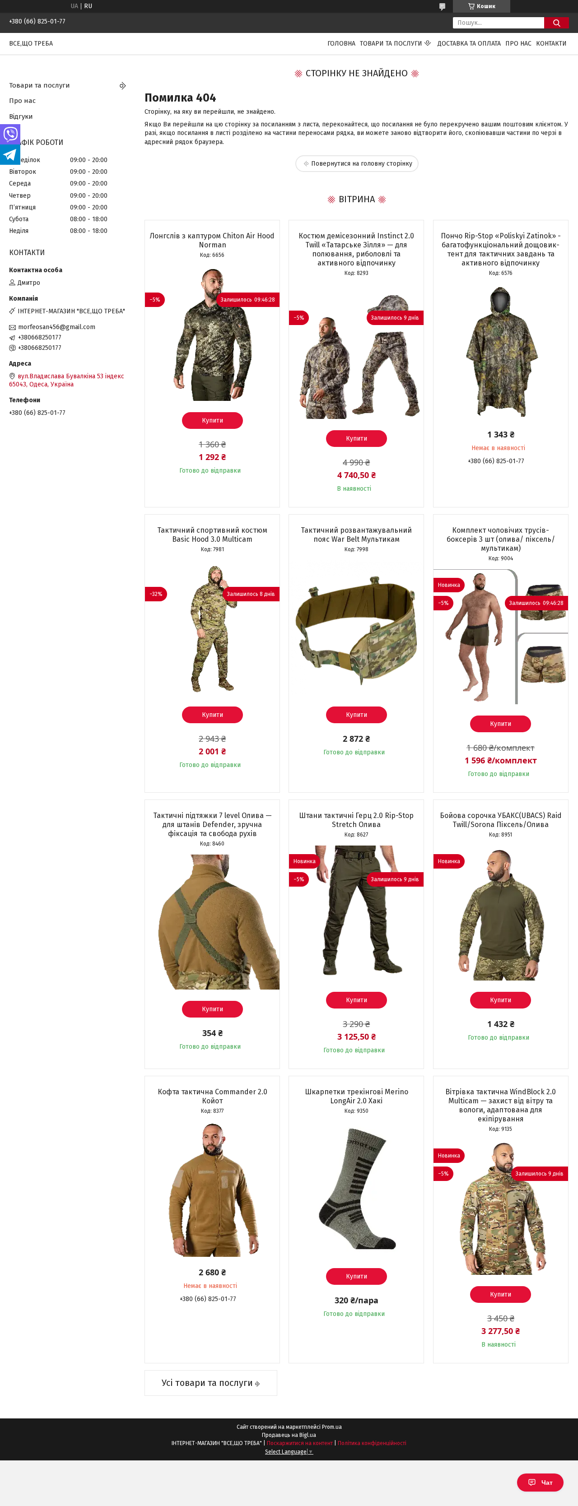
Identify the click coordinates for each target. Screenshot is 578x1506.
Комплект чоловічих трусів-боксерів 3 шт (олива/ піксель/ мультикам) (501, 539)
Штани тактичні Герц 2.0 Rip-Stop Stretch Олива (356, 820)
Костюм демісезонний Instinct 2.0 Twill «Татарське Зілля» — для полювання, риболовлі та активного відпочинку (356, 249)
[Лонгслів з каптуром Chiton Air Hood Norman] (212, 333)
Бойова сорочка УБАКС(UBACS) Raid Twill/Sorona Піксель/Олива (501, 820)
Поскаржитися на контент (300, 1443)
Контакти (551, 43)
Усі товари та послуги (207, 1382)
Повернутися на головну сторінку (361, 163)
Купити (212, 420)
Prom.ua (332, 1427)
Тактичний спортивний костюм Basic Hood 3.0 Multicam (212, 535)
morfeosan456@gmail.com (56, 327)
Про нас (518, 43)
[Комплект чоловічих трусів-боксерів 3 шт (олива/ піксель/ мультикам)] (501, 636)
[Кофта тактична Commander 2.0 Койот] (212, 1189)
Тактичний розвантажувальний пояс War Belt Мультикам (356, 535)
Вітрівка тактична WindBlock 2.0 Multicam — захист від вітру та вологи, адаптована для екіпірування (500, 1105)
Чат (547, 1482)
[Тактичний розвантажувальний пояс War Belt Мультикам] (356, 627)
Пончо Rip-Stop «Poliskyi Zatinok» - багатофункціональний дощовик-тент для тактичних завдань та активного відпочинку (501, 249)
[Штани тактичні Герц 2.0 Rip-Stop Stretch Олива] (356, 913)
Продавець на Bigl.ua (289, 1435)
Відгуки (21, 116)
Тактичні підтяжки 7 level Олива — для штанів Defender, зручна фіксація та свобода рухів (212, 824)
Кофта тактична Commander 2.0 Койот (212, 1096)
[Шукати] (556, 22)
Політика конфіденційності (372, 1443)
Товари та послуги (391, 43)
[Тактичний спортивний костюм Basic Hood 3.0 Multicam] (212, 627)
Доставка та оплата (469, 43)
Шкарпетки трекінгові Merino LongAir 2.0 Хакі (356, 1096)
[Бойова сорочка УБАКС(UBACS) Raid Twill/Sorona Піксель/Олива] (501, 913)
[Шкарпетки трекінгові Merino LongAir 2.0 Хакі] (356, 1189)
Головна (341, 43)
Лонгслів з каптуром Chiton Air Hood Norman (212, 240)
